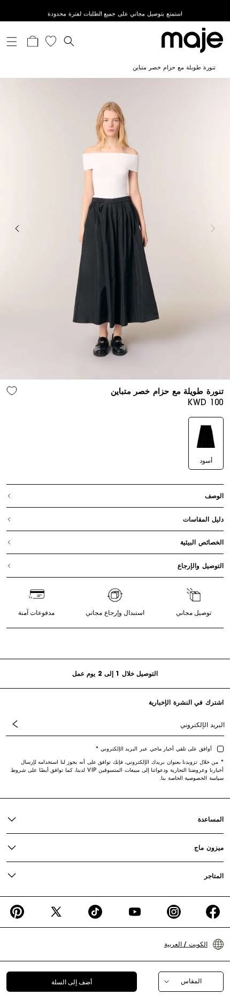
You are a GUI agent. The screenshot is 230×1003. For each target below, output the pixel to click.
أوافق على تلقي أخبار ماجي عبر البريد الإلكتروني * (153, 748)
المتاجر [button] (214, 876)
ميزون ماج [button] (209, 847)
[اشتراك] (17, 724)
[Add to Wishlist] (11, 390)
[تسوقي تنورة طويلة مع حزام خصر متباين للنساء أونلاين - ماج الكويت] (190, 39)
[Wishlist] (51, 41)
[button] (15, 39)
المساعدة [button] (211, 819)
